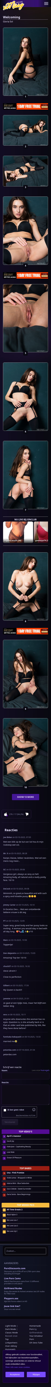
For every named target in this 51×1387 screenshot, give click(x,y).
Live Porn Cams (12, 1278)
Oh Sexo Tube (36, 1342)
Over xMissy (11, 1346)
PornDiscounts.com (14, 1268)
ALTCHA (32, 1115)
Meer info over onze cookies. (17, 1367)
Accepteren (15, 1374)
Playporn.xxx (11, 1298)
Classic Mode (11, 1332)
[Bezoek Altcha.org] (33, 1110)
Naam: (5, 1070)
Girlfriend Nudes (13, 1288)
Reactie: (5, 1082)
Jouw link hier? (12, 1306)
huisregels (45, 1070)
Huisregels (10, 1349)
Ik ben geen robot (15, 1109)
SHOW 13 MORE (25, 797)
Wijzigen (36, 1374)
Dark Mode (10, 1329)
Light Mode (10, 1325)
